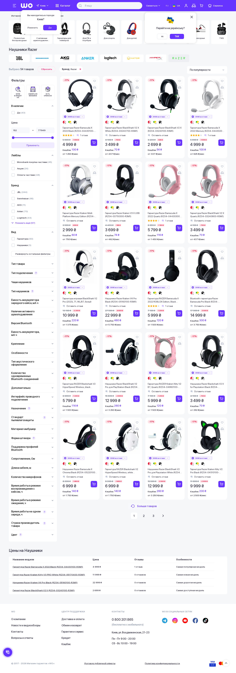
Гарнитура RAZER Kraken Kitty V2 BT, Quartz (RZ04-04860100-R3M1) (164, 386)
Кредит (66, 637)
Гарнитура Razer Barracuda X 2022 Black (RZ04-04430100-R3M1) (78, 129)
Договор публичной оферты (99, 663)
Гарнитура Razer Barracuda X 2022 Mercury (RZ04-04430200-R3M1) (207, 129)
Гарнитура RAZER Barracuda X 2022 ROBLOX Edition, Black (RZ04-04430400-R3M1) (163, 300)
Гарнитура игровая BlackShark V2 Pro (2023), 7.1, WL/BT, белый (80, 300)
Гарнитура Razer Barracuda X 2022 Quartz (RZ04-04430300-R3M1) (164, 215)
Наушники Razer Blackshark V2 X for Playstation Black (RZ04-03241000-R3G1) (207, 386)
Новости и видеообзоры (25, 625)
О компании (18, 619)
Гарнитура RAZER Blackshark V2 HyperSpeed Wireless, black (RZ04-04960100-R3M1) (79, 386)
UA (178, 5)
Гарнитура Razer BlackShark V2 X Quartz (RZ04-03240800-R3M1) (207, 215)
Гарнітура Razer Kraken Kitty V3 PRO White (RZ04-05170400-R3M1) (49, 574)
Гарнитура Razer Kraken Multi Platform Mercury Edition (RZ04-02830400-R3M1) (78, 215)
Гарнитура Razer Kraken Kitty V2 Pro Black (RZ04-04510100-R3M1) (206, 471)
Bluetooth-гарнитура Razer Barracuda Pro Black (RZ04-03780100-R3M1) (204, 300)
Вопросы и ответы (22, 637)
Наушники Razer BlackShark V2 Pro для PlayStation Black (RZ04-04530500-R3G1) (121, 386)
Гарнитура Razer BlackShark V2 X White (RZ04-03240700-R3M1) (122, 129)
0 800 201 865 (122, 619)
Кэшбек (66, 644)
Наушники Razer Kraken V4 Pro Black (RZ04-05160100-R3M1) (121, 300)
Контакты (17, 631)
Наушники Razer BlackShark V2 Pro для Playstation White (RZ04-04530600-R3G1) (164, 471)
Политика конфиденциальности (162, 663)
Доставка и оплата (72, 619)
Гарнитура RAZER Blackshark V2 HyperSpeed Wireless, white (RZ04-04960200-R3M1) (121, 471)
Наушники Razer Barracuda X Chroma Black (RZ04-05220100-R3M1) (79, 471)
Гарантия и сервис (72, 631)
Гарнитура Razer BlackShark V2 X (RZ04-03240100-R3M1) (165, 129)
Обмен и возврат (71, 625)
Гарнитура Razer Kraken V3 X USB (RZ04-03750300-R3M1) (122, 215)
